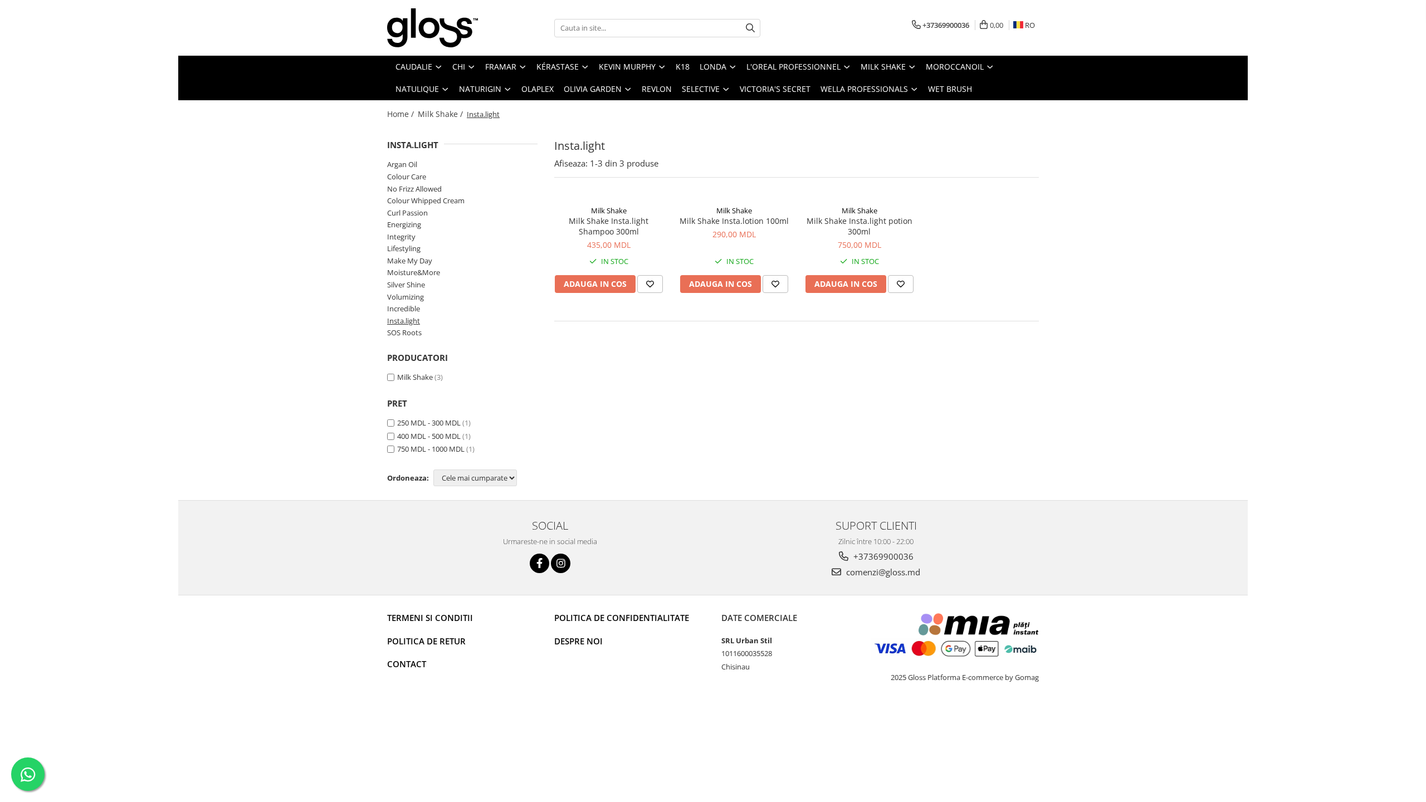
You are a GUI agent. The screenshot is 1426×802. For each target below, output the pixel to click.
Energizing (404, 224)
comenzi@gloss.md (882, 572)
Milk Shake (415, 377)
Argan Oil (402, 164)
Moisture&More (413, 272)
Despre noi (578, 641)
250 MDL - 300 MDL (429, 423)
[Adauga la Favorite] (650, 284)
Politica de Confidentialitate (621, 617)
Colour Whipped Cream (426, 200)
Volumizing (405, 297)
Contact (406, 663)
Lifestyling (404, 248)
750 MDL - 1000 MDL (431, 449)
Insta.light (403, 321)
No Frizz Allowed (414, 189)
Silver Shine (406, 285)
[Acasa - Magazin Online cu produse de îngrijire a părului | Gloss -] (443, 27)
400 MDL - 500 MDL (429, 436)
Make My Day (409, 261)
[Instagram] (560, 563)
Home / (401, 114)
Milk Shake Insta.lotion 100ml (734, 221)
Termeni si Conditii (430, 617)
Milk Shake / (441, 114)
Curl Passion (407, 213)
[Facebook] (539, 563)
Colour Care (406, 177)
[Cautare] (750, 28)
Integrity (401, 237)
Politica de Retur (426, 641)
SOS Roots (404, 332)
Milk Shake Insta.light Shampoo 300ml (608, 226)
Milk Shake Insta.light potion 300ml (859, 226)
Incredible (403, 309)
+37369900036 (882, 556)
